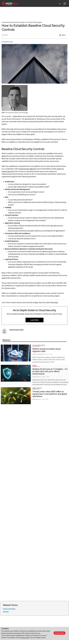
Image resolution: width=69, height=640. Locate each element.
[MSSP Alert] (10, 3)
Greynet (6, 611)
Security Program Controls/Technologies (27, 22)
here (56, 302)
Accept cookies (59, 633)
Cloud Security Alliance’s (27, 169)
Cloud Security (7, 22)
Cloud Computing (9, 609)
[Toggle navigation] (64, 3)
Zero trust (37, 388)
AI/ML (34, 366)
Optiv (26, 112)
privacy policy (25, 637)
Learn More (34, 320)
